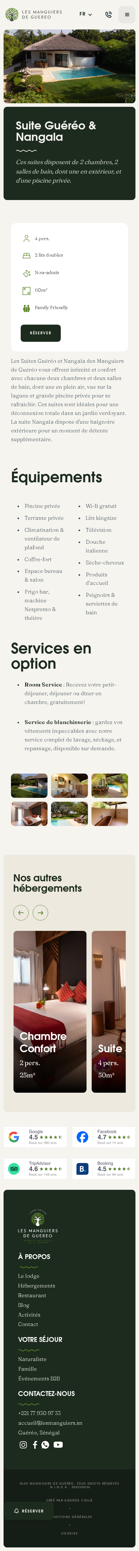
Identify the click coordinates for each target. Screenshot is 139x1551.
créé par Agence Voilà (69, 1500)
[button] (86, 14)
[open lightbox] (29, 786)
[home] (34, 15)
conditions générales (69, 1517)
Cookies (69, 1533)
